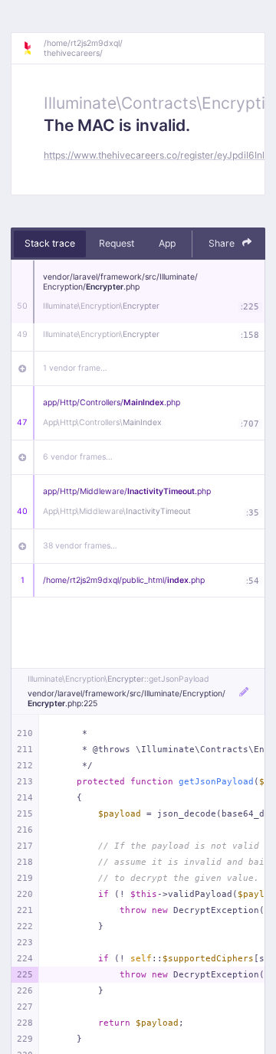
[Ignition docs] (33, 48)
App (167, 243)
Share (223, 243)
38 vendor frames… (80, 546)
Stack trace (50, 243)
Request (116, 243)
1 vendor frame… (75, 368)
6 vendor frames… (78, 457)
